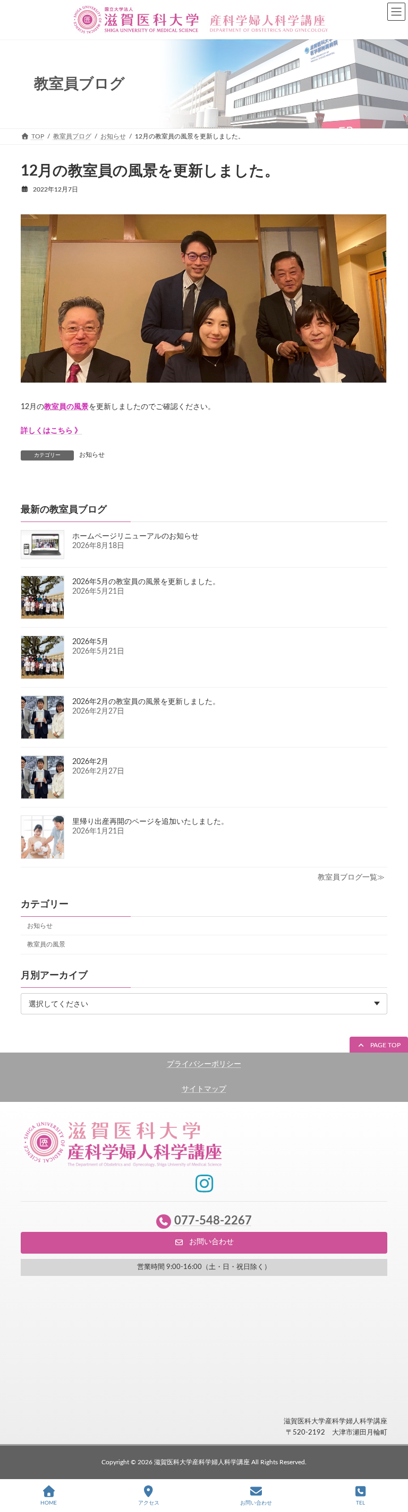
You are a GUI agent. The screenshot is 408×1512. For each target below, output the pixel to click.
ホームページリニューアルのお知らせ (135, 536)
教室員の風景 (46, 944)
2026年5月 (90, 642)
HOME (48, 1503)
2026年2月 (90, 762)
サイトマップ (204, 1089)
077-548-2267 (213, 1221)
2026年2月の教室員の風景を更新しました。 (146, 702)
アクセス (148, 1503)
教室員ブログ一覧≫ (351, 877)
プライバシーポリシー (204, 1064)
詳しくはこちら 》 (51, 431)
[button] (379, 1045)
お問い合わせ (256, 1503)
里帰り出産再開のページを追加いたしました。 (150, 821)
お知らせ (92, 454)
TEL (360, 1503)
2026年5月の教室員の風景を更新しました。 (146, 582)
